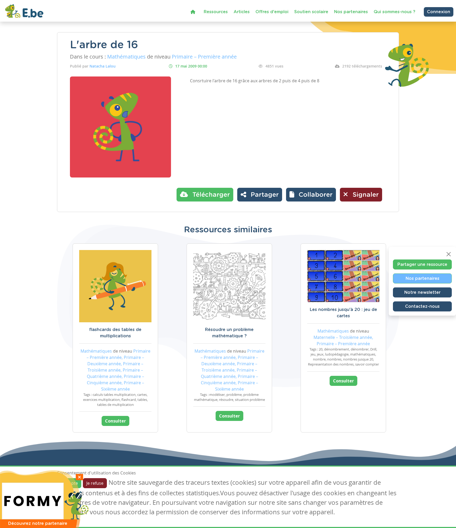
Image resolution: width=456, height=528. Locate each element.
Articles (242, 12)
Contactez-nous (422, 306)
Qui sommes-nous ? (394, 12)
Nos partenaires (351, 12)
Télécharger (210, 195)
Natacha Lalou (102, 66)
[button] (311, 194)
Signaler (365, 195)
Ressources (216, 12)
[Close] (448, 254)
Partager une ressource (422, 264)
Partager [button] (264, 195)
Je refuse (94, 483)
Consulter (115, 421)
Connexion (438, 12)
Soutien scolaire (311, 12)
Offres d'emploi (271, 12)
